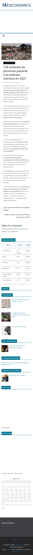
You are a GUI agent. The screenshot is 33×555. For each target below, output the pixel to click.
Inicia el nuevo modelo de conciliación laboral (17, 208)
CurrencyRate (5, 427)
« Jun (2, 508)
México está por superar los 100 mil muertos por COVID (17, 216)
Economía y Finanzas (9, 63)
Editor (18, 82)
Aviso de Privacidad (7, 523)
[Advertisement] (16, 23)
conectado (20, 229)
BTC (12, 473)
